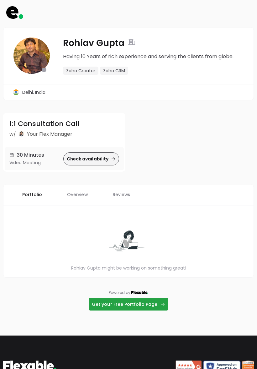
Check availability (87, 159)
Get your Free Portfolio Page (124, 304)
